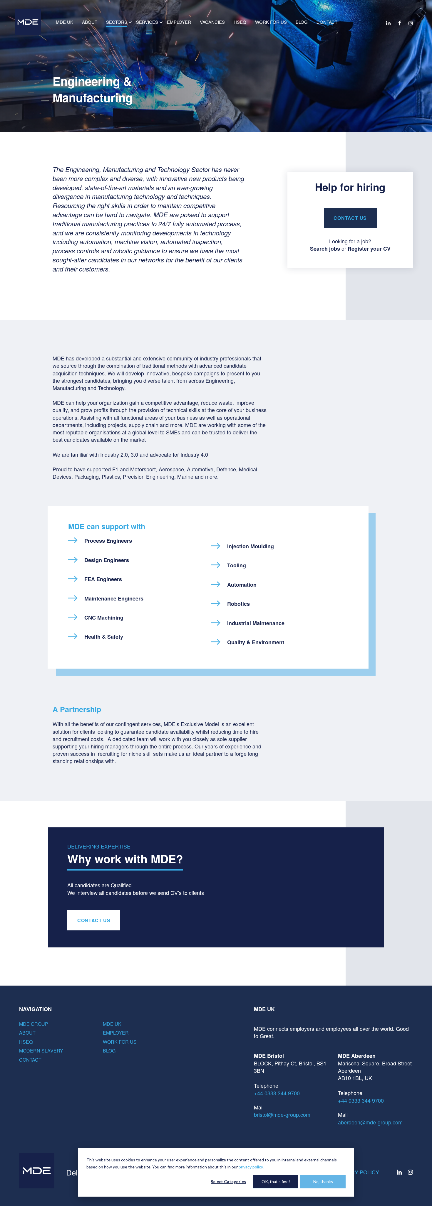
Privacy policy (357, 1172)
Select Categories (228, 1181)
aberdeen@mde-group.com (370, 1122)
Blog (109, 1050)
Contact (30, 1059)
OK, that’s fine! (276, 1181)
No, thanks (323, 1181)
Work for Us (120, 1041)
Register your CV (369, 248)
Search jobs (325, 248)
